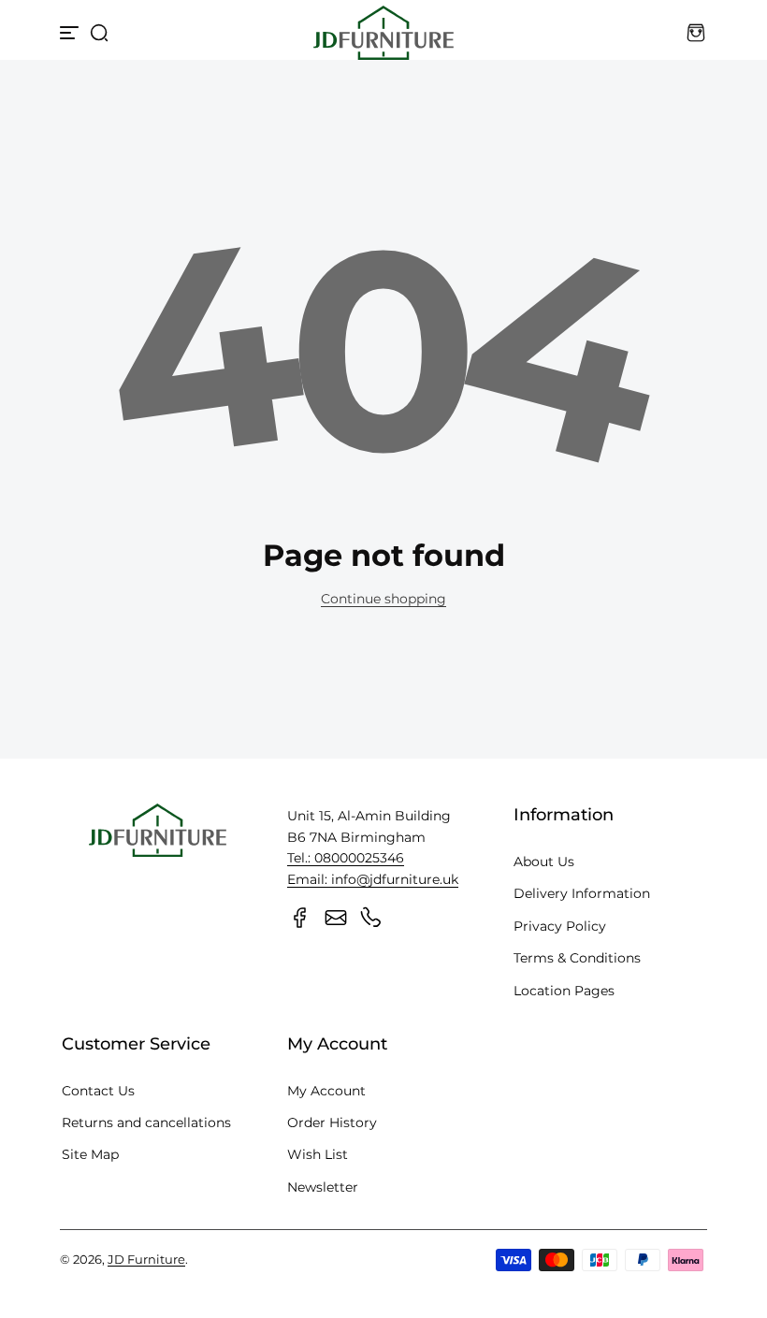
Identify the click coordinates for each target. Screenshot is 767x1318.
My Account (326, 1090)
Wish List (317, 1154)
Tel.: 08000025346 (345, 857)
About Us (544, 861)
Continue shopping (383, 598)
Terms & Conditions (577, 957)
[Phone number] (371, 917)
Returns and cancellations (146, 1122)
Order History (332, 1122)
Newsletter (322, 1187)
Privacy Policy (560, 926)
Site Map (90, 1154)
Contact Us (98, 1090)
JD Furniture (146, 1260)
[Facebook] (300, 917)
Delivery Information (582, 893)
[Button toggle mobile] (71, 33)
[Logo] (383, 33)
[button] (99, 33)
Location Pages (564, 990)
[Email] (336, 917)
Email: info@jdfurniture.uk (372, 879)
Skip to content (29, 143)
